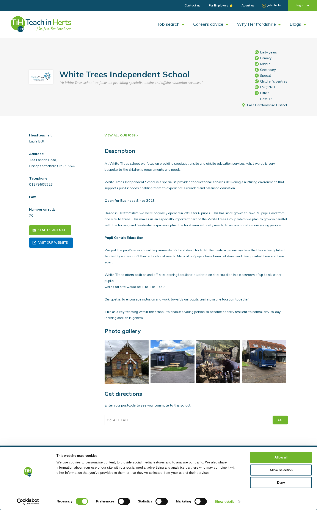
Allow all (281, 457)
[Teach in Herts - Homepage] (41, 24)
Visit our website (53, 243)
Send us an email (52, 230)
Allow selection (281, 470)
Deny (281, 482)
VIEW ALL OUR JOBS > (121, 135)
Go (280, 420)
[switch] (124, 501)
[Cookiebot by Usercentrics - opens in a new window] (28, 501)
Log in (300, 5)
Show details (224, 501)
